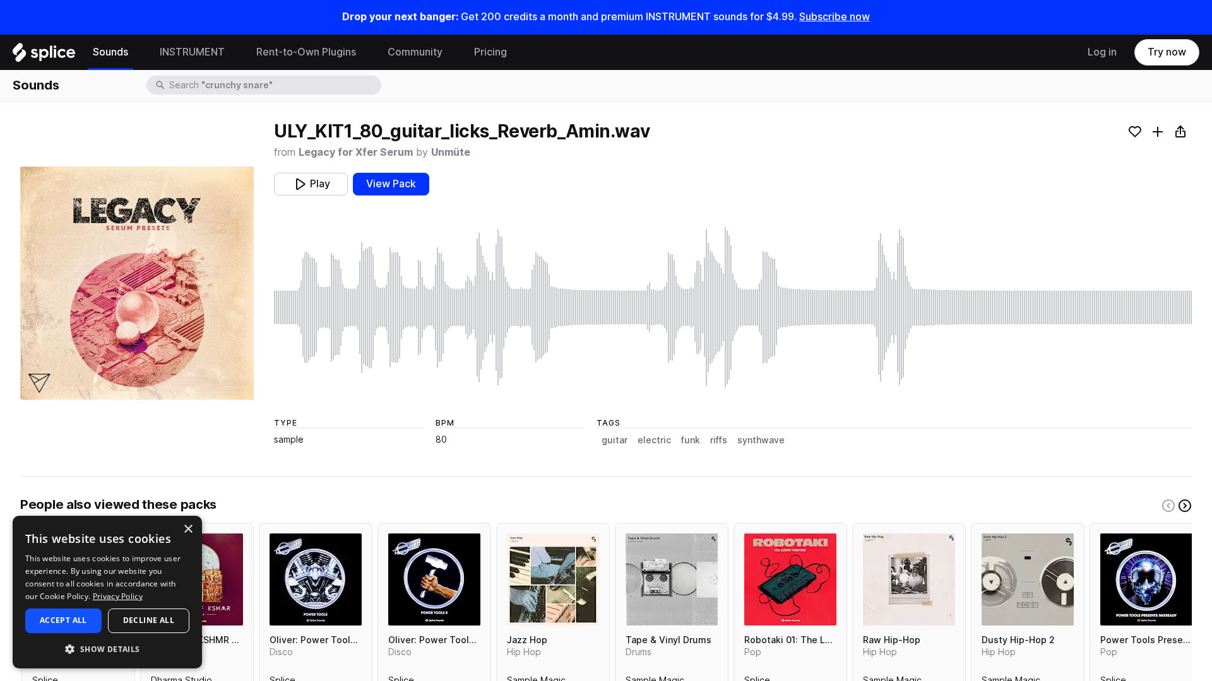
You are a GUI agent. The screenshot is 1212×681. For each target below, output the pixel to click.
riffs (718, 440)
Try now (1167, 52)
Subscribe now (834, 17)
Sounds (110, 52)
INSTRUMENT (192, 52)
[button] (107, 648)
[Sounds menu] (137, 52)
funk (690, 440)
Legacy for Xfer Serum (356, 152)
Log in (1102, 52)
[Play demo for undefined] (137, 283)
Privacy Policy (118, 596)
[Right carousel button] (1185, 506)
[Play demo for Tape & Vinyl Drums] (671, 579)
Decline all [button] (148, 620)
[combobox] (274, 85)
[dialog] (107, 592)
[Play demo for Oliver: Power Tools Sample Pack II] (434, 579)
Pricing (490, 52)
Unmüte (450, 152)
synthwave (761, 440)
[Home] (44, 55)
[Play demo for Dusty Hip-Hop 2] (1027, 579)
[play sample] (733, 307)
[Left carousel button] (1168, 506)
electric (654, 440)
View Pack (391, 184)
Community (415, 52)
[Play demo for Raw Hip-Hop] (909, 579)
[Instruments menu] (234, 52)
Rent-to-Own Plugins (306, 52)
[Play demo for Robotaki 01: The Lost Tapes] (790, 579)
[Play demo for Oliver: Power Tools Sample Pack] (315, 579)
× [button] (188, 529)
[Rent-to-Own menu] (365, 52)
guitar (614, 440)
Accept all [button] (63, 620)
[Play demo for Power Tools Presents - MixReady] (1146, 579)
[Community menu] (452, 52)
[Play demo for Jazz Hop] (553, 579)
